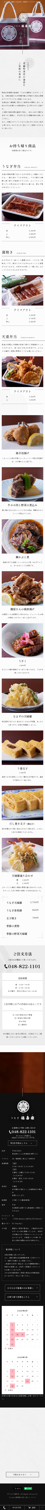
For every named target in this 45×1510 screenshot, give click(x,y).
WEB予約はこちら (21, 1143)
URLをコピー (23, 1474)
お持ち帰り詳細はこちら (22, 1296)
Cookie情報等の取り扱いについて (22, 1497)
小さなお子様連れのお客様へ (22, 1288)
